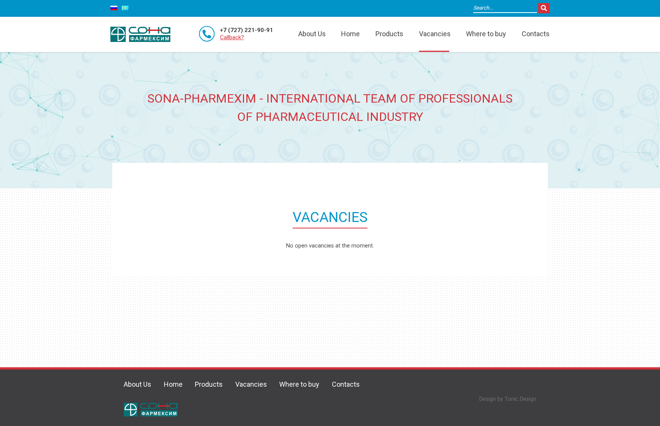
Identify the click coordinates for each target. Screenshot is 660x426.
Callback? (232, 37)
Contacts (536, 34)
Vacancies (435, 34)
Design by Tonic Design (507, 399)
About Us (312, 34)
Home (350, 34)
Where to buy (486, 34)
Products (389, 34)
